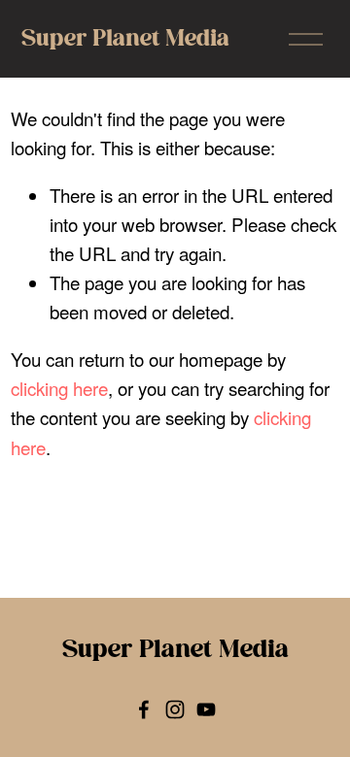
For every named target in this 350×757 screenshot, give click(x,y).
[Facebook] (144, 709)
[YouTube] (206, 709)
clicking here (59, 388)
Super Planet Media (125, 38)
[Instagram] (175, 709)
